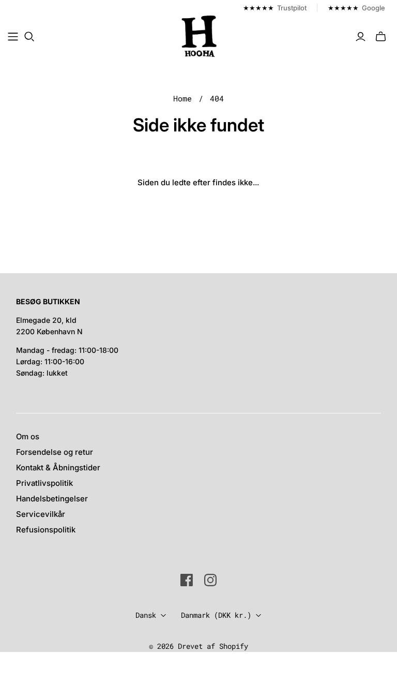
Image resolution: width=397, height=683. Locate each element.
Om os (27, 436)
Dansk (145, 615)
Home (182, 98)
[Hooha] (199, 36)
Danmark (216, 615)
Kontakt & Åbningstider (58, 467)
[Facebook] (186, 580)
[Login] (360, 36)
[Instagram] (210, 580)
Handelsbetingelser (52, 498)
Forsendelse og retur (54, 452)
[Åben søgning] (29, 37)
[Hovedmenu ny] (13, 37)
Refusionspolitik (45, 529)
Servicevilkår (40, 514)
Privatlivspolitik (44, 483)
